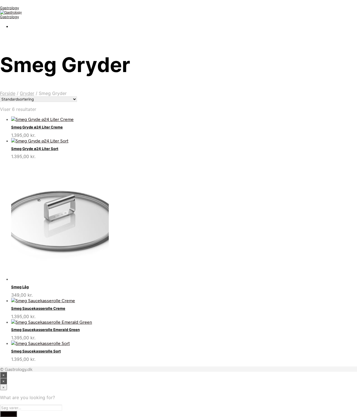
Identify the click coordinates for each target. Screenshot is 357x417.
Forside (7, 93)
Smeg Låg (20, 287)
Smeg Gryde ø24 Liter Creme (37, 127)
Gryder (27, 93)
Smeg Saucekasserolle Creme (38, 308)
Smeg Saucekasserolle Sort (36, 351)
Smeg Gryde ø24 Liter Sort (34, 148)
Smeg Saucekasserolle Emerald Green (45, 329)
